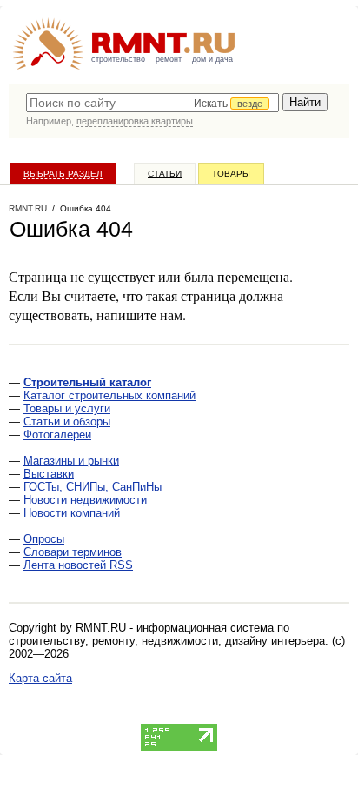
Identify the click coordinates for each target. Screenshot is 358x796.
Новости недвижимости (85, 499)
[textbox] (152, 102)
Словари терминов (72, 552)
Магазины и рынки (71, 460)
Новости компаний (71, 512)
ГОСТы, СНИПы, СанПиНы (92, 486)
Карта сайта (40, 678)
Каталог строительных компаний (109, 395)
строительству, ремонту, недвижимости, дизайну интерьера (167, 640)
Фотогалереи (57, 434)
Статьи (165, 173)
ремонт (169, 59)
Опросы (43, 538)
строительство (118, 59)
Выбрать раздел (63, 173)
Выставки (48, 473)
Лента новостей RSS (78, 565)
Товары (231, 173)
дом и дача (212, 59)
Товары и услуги (66, 408)
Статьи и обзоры (66, 421)
